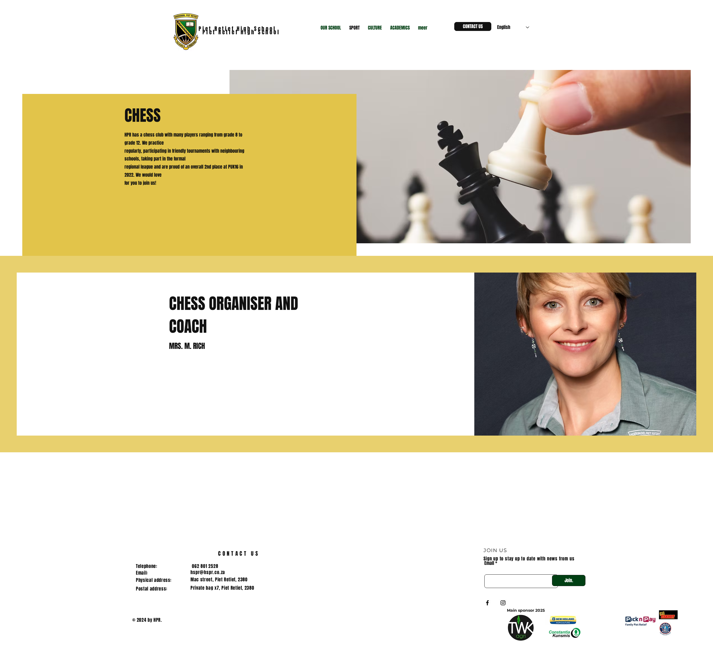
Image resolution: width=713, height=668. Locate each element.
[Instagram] (503, 602)
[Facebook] (487, 602)
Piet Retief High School (242, 32)
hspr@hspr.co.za (208, 572)
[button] (330, 28)
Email (489, 563)
